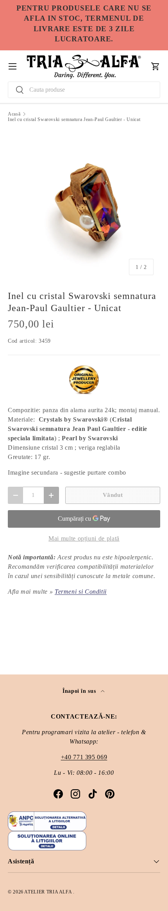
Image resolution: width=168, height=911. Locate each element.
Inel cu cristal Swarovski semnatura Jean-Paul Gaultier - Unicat (74, 119)
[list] (84, 205)
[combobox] (84, 90)
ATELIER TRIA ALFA (48, 892)
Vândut (113, 495)
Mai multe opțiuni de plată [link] (84, 538)
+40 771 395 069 (84, 757)
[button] (155, 66)
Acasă (14, 114)
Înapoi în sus (80, 691)
